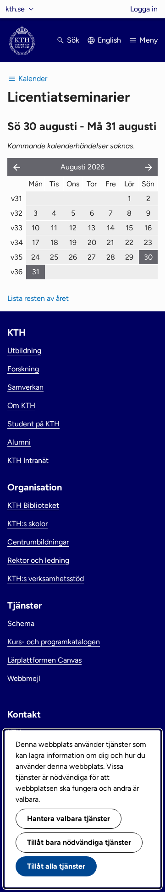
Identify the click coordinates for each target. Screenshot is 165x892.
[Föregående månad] (14, 167)
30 (148, 257)
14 (111, 227)
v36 (16, 271)
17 (35, 242)
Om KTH (21, 405)
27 (92, 257)
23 (148, 242)
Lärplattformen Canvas (44, 660)
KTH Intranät (28, 460)
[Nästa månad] (149, 167)
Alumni (19, 442)
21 (110, 242)
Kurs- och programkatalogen (53, 641)
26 (73, 257)
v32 (16, 213)
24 (35, 257)
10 (35, 227)
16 (148, 227)
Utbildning (24, 350)
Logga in (144, 9)
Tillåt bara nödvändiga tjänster (79, 842)
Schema (20, 623)
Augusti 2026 (82, 167)
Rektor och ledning (38, 560)
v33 (16, 227)
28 (110, 257)
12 (73, 227)
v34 (17, 242)
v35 (16, 257)
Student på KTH (33, 423)
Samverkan (25, 387)
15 (129, 227)
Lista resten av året (38, 298)
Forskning (23, 368)
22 (129, 242)
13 (91, 227)
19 (73, 242)
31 (35, 271)
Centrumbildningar (38, 542)
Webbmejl (23, 678)
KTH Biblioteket (33, 505)
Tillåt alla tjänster (56, 866)
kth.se (15, 9)
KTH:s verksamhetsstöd (45, 578)
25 (54, 257)
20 (92, 242)
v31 (16, 198)
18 (54, 242)
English (109, 40)
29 (129, 257)
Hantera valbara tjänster (68, 818)
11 (54, 227)
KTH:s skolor (27, 523)
